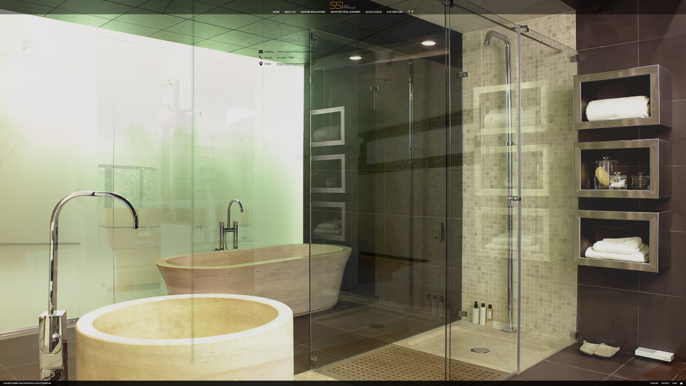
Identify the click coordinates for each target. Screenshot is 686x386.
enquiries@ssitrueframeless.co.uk (295, 63)
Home (276, 11)
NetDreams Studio (681, 383)
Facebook (409, 11)
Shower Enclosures (313, 11)
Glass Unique (374, 11)
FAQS (674, 383)
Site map (654, 383)
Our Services (395, 11)
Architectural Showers (345, 11)
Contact (665, 383)
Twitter (412, 11)
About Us (289, 11)
